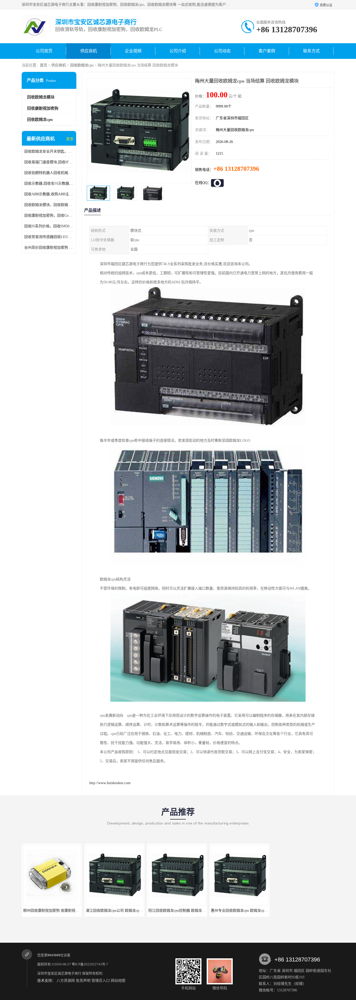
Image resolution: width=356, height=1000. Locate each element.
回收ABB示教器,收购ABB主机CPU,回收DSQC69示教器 (49, 194)
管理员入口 (100, 981)
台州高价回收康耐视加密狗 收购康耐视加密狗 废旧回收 (49, 247)
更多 (69, 139)
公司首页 (44, 51)
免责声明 (83, 981)
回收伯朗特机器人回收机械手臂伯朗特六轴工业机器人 (49, 173)
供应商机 (88, 51)
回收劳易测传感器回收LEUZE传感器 (49, 237)
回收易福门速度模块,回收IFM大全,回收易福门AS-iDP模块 (49, 162)
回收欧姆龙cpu (82, 65)
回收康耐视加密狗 (42, 108)
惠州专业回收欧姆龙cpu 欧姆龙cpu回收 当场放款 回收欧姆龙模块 (255, 911)
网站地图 (118, 981)
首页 (43, 65)
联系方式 (311, 51)
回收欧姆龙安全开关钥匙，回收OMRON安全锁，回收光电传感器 (49, 151)
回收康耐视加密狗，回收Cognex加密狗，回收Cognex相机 (49, 215)
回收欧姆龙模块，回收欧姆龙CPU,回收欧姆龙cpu (49, 205)
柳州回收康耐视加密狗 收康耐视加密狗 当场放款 (54, 911)
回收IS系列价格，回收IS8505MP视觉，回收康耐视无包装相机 (49, 226)
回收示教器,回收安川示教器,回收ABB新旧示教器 (49, 183)
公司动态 (222, 51)
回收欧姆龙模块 (40, 97)
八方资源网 (66, 981)
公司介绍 (177, 51)
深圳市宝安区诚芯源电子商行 (59, 973)
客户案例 (267, 51)
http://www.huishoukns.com (110, 783)
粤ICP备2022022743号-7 (90, 964)
